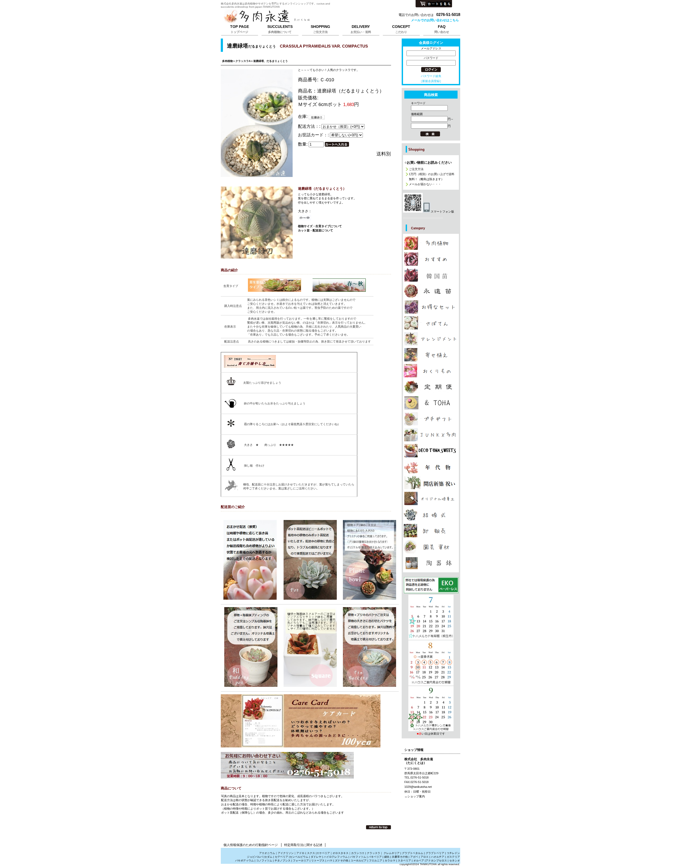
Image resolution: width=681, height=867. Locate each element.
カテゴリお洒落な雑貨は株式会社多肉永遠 (431, 402)
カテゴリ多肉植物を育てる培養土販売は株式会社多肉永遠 (431, 498)
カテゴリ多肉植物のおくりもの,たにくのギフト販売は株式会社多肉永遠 (431, 370)
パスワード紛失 (431, 76)
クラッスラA (243, 61)
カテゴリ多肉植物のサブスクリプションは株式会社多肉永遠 (431, 387)
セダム (268, 856)
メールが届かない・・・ (425, 184)
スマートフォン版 (442, 211)
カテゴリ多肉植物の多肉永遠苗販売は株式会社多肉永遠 (431, 291)
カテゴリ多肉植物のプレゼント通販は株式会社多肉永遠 (431, 450)
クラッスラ (373, 853)
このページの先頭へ (378, 827)
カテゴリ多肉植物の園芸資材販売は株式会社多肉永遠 (431, 546)
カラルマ (390, 860)
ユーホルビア (359, 860)
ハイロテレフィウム (336, 856)
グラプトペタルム (412, 853)
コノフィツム (264, 860)
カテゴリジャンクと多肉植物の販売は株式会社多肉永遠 (431, 434)
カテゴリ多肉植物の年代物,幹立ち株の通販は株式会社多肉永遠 (431, 466)
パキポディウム (245, 860)
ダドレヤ (316, 856)
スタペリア (404, 860)
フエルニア (375, 860)
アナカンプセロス (436, 860)
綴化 (386, 856)
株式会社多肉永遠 (287, 16)
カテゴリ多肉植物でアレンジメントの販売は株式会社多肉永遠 (431, 338)
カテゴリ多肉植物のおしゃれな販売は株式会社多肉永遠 (431, 259)
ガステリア (453, 856)
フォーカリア (301, 860)
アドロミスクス (305, 853)
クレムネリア (392, 853)
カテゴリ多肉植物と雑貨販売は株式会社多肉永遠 (431, 563)
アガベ (414, 856)
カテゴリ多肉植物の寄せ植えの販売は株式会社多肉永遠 (431, 354)
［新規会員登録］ (431, 81)
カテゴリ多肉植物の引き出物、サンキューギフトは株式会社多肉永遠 (431, 514)
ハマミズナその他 (337, 860)
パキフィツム (358, 856)
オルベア (418, 860)
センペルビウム (299, 856)
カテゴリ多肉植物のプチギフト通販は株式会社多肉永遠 (431, 418)
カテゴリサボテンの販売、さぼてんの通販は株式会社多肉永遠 (431, 322)
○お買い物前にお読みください (428, 162)
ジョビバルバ (255, 856)
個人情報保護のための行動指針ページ (250, 845)
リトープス (318, 860)
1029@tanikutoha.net (418, 786)
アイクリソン (286, 853)
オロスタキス (340, 853)
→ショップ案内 (414, 796)
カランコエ (357, 853)
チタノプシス (282, 860)
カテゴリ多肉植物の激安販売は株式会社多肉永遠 (431, 307)
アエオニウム (267, 853)
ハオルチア (437, 856)
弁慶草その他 (400, 856)
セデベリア (281, 856)
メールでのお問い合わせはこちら (435, 20)
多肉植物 (227, 61)
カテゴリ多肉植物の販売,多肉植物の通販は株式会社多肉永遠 (431, 243)
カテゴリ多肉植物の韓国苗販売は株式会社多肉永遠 (431, 275)
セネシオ (454, 860)
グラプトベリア (435, 853)
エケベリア (323, 853)
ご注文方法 (416, 169)
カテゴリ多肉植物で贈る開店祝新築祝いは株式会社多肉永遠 (431, 482)
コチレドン (453, 853)
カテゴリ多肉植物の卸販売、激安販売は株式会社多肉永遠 (431, 530)
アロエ (425, 856)
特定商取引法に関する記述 (303, 845)
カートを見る (434, 4)
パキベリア (375, 856)
